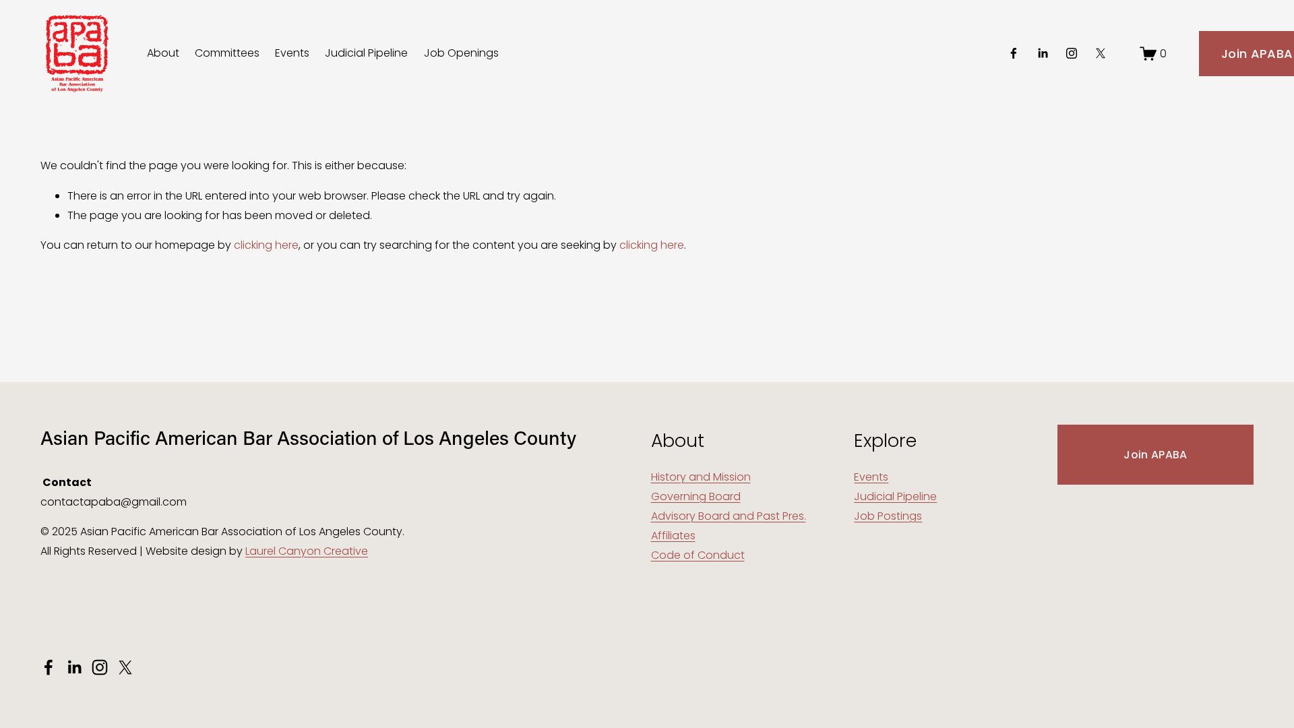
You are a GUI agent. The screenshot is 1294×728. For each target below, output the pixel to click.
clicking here (266, 245)
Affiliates (673, 535)
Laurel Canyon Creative (306, 551)
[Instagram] (1071, 53)
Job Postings (888, 516)
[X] (1100, 53)
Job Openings (461, 53)
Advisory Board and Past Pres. (728, 516)
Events (292, 53)
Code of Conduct (698, 555)
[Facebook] (1013, 53)
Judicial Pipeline (366, 53)
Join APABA (1155, 454)
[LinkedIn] (1042, 53)
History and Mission (701, 477)
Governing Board (696, 496)
